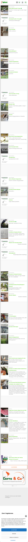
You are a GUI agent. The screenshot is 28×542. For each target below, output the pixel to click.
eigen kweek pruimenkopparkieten (15, 136)
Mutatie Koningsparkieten (14, 337)
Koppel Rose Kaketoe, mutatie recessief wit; (17, 410)
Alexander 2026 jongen (13, 326)
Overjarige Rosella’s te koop (14, 18)
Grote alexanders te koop (14, 93)
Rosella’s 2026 (12, 104)
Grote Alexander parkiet (13, 146)
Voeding (10, 456)
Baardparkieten (12, 157)
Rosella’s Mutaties (12, 295)
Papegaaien (11, 230)
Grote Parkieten (11, 17)
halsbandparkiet (12, 253)
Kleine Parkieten (11, 6)
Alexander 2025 (12, 221)
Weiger (14, 533)
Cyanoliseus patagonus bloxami (15, 232)
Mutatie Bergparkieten (13, 436)
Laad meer (14, 467)
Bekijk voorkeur (14, 537)
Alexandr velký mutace (13, 420)
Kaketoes (10, 356)
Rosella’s (11, 114)
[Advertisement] (12, 42)
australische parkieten (13, 72)
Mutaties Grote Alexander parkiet (15, 242)
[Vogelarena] (4, 2)
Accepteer (14, 530)
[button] (26, 516)
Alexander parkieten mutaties (14, 189)
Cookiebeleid (12, 540)
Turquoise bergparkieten (13, 61)
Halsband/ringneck (12, 51)
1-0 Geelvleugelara (12, 316)
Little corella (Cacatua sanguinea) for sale (17, 358)
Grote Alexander (12, 29)
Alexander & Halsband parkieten (15, 274)
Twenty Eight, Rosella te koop (14, 8)
